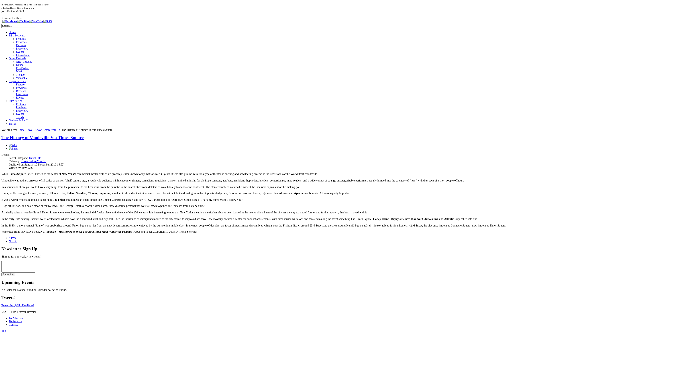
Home (12, 32)
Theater (20, 74)
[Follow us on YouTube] (36, 21)
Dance (19, 64)
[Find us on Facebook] (9, 21)
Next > (13, 241)
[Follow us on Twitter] (23, 21)
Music (19, 71)
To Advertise (16, 318)
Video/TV (22, 77)
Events (20, 51)
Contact (13, 324)
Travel (12, 123)
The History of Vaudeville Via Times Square (42, 137)
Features (21, 38)
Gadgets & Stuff (18, 120)
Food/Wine (22, 68)
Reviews (21, 45)
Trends (20, 117)
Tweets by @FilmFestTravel (17, 305)
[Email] (13, 148)
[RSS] (47, 21)
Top (3, 330)
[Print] (13, 145)
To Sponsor (15, 321)
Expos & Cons (17, 81)
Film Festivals (17, 35)
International (23, 55)
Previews (21, 42)
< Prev (12, 237)
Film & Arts (15, 100)
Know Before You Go (47, 129)
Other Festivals (17, 58)
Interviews (22, 48)
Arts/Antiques (24, 61)
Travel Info (35, 158)
